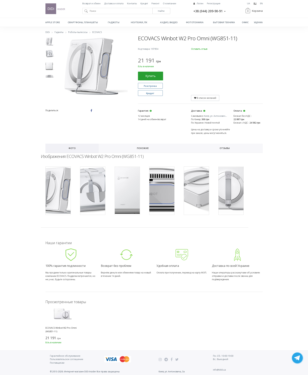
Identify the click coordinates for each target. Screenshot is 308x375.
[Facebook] (172, 359)
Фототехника (194, 22)
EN (261, 3)
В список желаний (206, 97)
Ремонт (155, 3)
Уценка (258, 22)
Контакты (132, 3)
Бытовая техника (224, 22)
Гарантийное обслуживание (65, 355)
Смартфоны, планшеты (83, 22)
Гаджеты (113, 22)
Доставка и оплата (114, 3)
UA (248, 3)
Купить (150, 76)
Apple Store (52, 22)
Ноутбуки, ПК (139, 22)
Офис (245, 22)
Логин (200, 3)
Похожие (143, 148)
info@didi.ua (219, 369)
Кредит (144, 3)
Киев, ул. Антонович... (215, 115)
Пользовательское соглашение (66, 359)
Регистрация (213, 3)
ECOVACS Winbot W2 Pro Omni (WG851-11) (61, 329)
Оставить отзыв (199, 48)
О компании (169, 3)
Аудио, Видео (169, 22)
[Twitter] (177, 359)
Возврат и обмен (91, 3)
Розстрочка (150, 86)
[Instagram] (160, 359)
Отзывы (225, 148)
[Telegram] (166, 359)
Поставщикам (57, 362)
